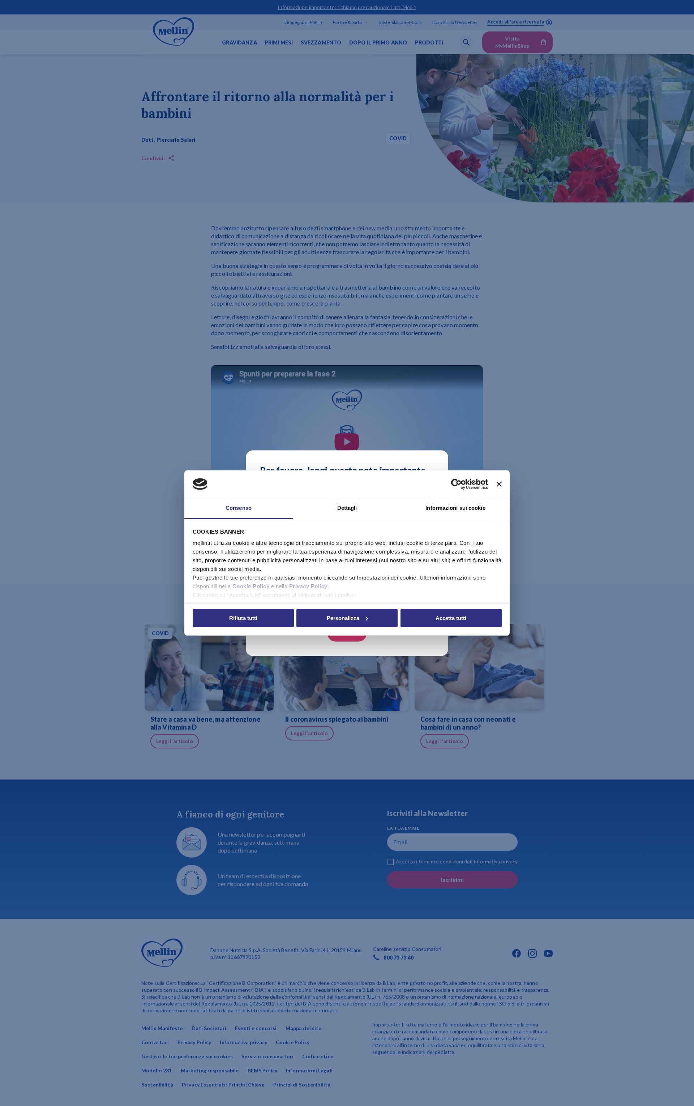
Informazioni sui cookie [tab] (455, 508)
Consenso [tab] (239, 508)
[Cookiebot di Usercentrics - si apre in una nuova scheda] (456, 484)
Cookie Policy (251, 586)
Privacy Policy (308, 586)
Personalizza (343, 618)
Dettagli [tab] (347, 508)
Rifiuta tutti (243, 618)
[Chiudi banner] (499, 484)
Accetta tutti (451, 618)
